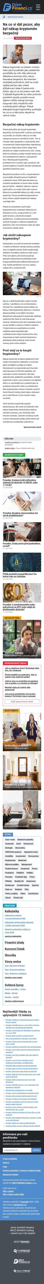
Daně (18, 844)
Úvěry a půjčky (11, 893)
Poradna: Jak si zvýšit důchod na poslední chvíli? (22, 1093)
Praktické (10, 906)
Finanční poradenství (12, 442)
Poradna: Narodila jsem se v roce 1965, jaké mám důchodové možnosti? (22, 1086)
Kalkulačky (12, 911)
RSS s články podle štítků (13, 1194)
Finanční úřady (14, 942)
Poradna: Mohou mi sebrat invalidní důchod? (20, 1123)
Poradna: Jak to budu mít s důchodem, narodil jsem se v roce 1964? (23, 1032)
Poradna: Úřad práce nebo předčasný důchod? (21, 1071)
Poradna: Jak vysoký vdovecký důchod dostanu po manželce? (23, 1051)
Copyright (25, 1202)
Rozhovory (31, 881)
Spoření (35, 885)
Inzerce (6, 1163)
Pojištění (20, 873)
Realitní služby (10, 448)
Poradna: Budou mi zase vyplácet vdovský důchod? (23, 1126)
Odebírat (36, 1150)
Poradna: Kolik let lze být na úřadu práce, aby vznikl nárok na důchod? (23, 1076)
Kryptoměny (10, 860)
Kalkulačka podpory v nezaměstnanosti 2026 (15, 917)
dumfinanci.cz (20, 1205)
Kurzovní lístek (15, 949)
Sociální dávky (23, 885)
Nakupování (27, 864)
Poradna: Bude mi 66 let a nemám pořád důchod (22, 1069)
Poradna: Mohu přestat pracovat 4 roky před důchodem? (20, 1081)
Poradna (8, 877)
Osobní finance (11, 869)
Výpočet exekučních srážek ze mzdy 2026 (17, 931)
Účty (27, 889)
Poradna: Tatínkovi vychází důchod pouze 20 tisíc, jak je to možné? (22, 1021)
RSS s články (8, 1191)
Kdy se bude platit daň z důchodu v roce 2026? (21, 1039)
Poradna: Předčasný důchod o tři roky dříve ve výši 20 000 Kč (23, 1114)
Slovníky (10, 955)
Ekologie (9, 848)
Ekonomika (20, 848)
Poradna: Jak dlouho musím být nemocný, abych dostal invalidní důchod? (22, 1103)
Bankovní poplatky (25, 839)
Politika (30, 873)
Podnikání (9, 873)
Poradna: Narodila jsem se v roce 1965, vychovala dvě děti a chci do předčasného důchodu (22, 1026)
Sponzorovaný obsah (15, 17)
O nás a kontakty (10, 1159)
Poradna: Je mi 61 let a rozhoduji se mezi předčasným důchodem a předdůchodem (19, 1061)
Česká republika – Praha (15, 989)
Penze (34, 869)
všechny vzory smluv (13, 977)
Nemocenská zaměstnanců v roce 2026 (19, 1090)
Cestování (9, 844)
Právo (32, 877)
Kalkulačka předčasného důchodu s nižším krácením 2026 (19, 924)
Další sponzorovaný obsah (22, 701)
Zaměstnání (33, 893)
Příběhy (8, 881)
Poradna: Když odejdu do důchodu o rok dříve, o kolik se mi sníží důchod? (23, 1119)
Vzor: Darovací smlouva (15, 966)
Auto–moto (10, 839)
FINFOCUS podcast (13, 852)
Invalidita (9, 856)
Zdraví (8, 898)
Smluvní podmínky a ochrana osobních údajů (22, 1170)
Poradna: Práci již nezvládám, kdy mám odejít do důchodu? (22, 1056)
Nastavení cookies (10, 1174)
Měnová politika (12, 864)
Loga (5, 1167)
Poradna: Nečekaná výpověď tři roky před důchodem (23, 1047)
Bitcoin (6, 301)
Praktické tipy (21, 877)
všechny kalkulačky (13, 936)
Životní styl (18, 898)
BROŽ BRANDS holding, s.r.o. (24, 1183)
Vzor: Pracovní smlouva (15, 970)
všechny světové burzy (14, 1001)
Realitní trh (19, 881)
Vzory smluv (13, 961)
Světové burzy (14, 985)
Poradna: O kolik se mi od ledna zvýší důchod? (21, 1099)
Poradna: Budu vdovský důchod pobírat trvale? (21, 1096)
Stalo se (8, 889)
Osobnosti (25, 869)
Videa (23, 893)
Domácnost (28, 844)
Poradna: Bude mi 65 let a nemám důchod (19, 1036)
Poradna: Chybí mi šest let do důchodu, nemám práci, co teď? (21, 1043)
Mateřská (22, 860)
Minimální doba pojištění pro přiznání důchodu (21, 1066)
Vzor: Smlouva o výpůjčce (16, 973)
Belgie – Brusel (11, 993)
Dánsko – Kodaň (12, 997)
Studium (18, 889)
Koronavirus (33, 856)
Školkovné (9, 885)
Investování (21, 856)
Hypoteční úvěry (31, 852)
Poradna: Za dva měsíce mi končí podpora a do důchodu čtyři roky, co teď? (21, 1108)
